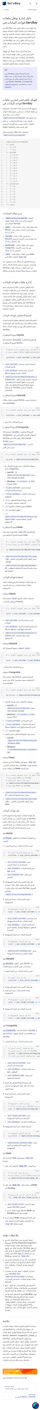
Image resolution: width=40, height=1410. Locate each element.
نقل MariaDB (8, 963)
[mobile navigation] (36, 3)
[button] (35, 1405)
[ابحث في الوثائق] (30, 4)
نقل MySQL (7, 838)
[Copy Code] (36, 142)
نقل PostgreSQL (9, 1030)
